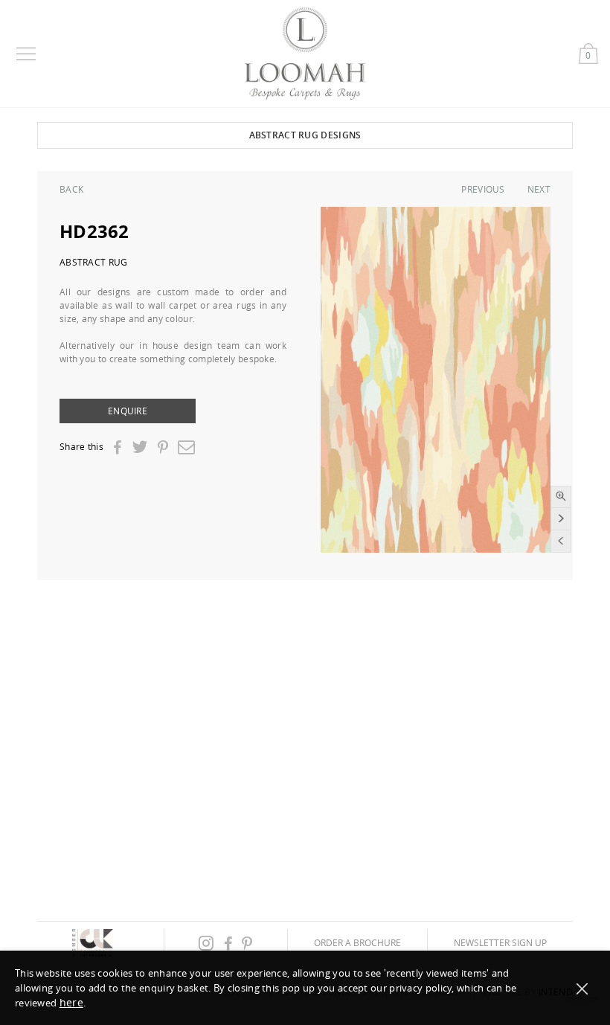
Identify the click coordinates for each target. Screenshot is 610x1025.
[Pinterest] (163, 447)
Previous (482, 189)
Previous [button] (560, 541)
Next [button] (560, 519)
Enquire (127, 411)
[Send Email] (186, 446)
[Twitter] (139, 446)
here (71, 1002)
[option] (435, 380)
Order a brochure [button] (357, 942)
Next (538, 189)
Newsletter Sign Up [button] (500, 942)
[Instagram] (206, 942)
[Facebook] (117, 447)
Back (71, 189)
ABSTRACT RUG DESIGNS (305, 135)
